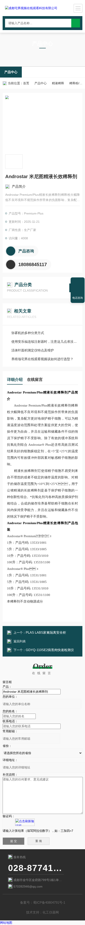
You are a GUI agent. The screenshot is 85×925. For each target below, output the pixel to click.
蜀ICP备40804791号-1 (49, 902)
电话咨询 (77, 297)
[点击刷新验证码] (25, 822)
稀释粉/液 (75, 83)
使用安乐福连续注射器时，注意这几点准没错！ (44, 341)
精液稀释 (58, 83)
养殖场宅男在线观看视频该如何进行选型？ (42, 359)
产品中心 (10, 72)
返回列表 (20, 641)
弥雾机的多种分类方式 (27, 333)
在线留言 (35, 379)
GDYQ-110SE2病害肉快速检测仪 (50, 650)
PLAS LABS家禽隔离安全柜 (46, 632)
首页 (26, 83)
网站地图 (6, 922)
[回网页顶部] (77, 282)
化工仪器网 (50, 912)
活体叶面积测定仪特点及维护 (32, 350)
